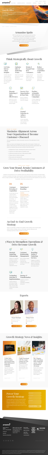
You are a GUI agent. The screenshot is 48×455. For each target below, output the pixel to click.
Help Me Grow (23, 45)
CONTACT (36, 1)
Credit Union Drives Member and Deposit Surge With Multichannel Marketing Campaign (9, 362)
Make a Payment (26, 430)
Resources (29, 3)
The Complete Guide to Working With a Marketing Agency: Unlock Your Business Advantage (38, 362)
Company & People (21, 3)
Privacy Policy (26, 433)
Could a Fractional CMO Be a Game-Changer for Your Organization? (24, 361)
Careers (34, 3)
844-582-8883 (8, 429)
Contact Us (5, 431)
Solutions (13, 3)
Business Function (14, 26)
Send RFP (4, 433)
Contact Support (26, 428)
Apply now (16, 430)
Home (3, 26)
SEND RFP (40, 1)
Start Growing (23, 233)
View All (23, 384)
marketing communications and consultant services (24, 194)
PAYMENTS (44, 1)
